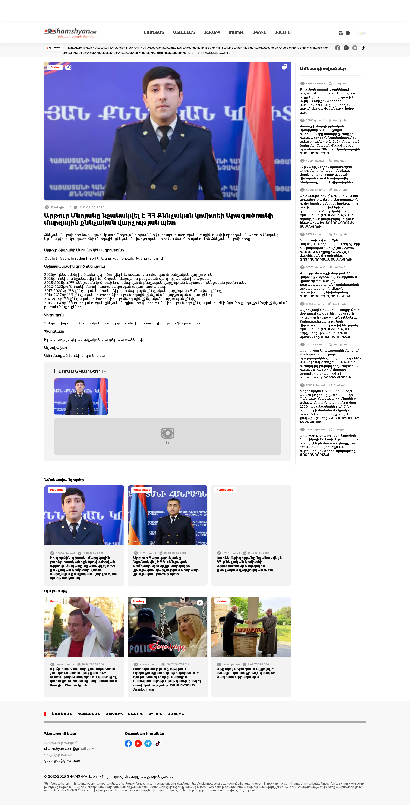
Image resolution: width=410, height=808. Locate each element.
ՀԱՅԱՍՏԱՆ (184, 33)
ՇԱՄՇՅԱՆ (154, 33)
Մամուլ (55, 67)
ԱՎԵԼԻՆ (282, 33)
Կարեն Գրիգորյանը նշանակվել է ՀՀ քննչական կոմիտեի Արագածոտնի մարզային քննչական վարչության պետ (249, 564)
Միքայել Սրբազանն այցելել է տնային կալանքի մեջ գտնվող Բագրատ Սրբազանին (246, 673)
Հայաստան (141, 489)
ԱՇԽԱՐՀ (211, 33)
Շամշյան (57, 489)
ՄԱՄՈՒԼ (236, 33)
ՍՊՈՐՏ (259, 33)
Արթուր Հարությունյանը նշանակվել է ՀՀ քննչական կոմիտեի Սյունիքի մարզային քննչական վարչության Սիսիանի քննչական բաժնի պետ (166, 566)
